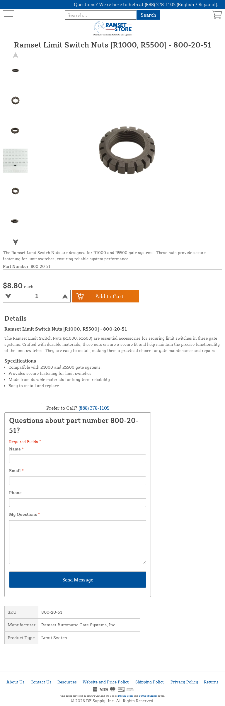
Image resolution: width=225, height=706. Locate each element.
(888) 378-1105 (93, 408)
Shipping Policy (150, 681)
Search (148, 15)
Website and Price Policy (106, 681)
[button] (15, 242)
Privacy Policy (184, 681)
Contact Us (41, 681)
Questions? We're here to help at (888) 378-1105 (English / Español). (146, 4)
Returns (211, 681)
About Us (15, 681)
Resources (67, 681)
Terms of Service (148, 695)
